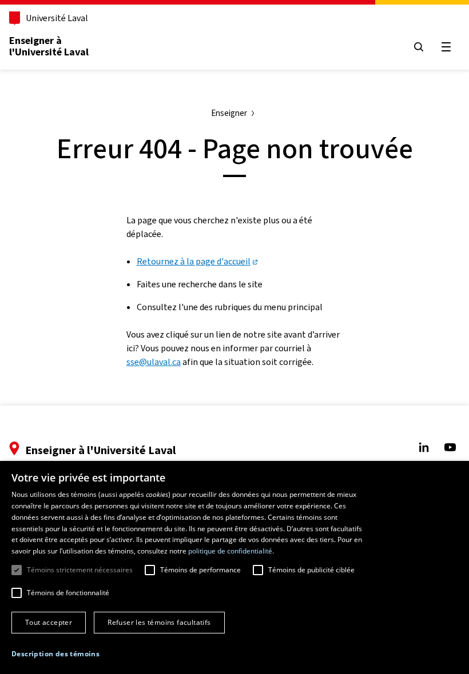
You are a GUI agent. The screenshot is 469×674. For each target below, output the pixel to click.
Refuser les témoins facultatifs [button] (159, 622)
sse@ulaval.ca (153, 362)
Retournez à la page (194, 261)
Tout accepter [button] (48, 622)
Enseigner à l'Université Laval (49, 46)
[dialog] (234, 567)
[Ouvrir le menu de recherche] (418, 47)
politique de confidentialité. (231, 551)
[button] (55, 654)
